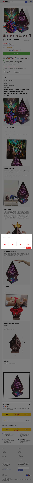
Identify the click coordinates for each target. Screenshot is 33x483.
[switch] (5, 244)
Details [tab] (16, 234)
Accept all (28, 247)
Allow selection (22, 247)
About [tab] (27, 234)
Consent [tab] (6, 234)
